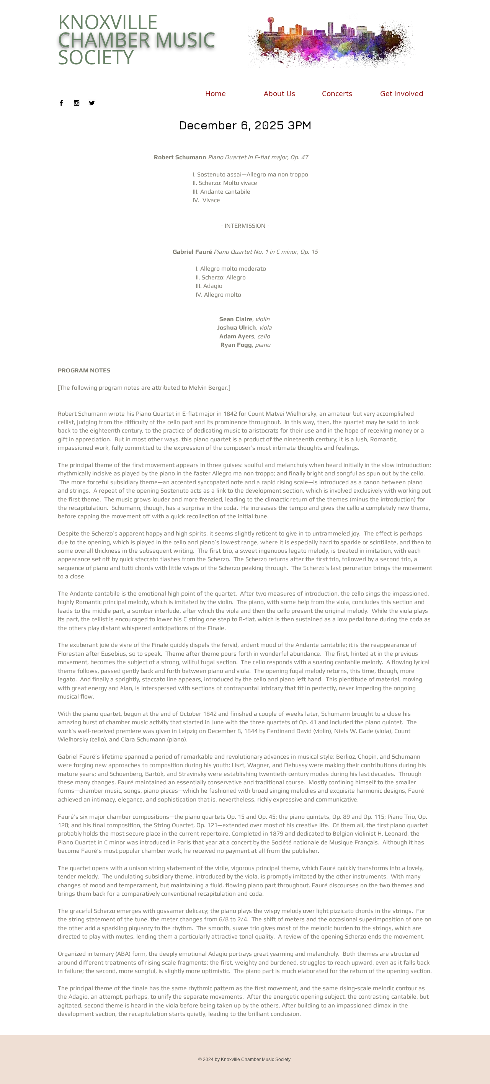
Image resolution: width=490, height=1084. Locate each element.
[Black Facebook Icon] (61, 103)
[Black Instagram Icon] (76, 103)
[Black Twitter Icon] (92, 103)
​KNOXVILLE (108, 22)
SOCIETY (96, 57)
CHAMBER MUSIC (136, 39)
